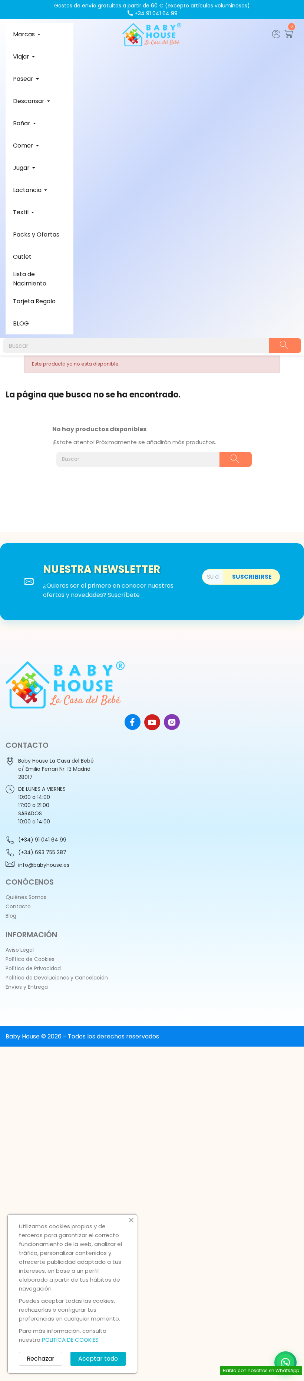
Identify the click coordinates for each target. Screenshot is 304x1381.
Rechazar (40, 1358)
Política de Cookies (30, 959)
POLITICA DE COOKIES (70, 1340)
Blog (11, 915)
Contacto (18, 906)
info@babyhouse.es (43, 865)
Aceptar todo (98, 1358)
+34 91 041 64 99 (156, 13)
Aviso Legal (20, 950)
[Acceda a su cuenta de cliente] (276, 36)
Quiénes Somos (26, 897)
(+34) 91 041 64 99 (42, 839)
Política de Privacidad (33, 968)
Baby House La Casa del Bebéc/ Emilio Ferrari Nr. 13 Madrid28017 (56, 769)
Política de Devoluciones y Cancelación (57, 977)
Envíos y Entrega (27, 987)
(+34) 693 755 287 (42, 852)
